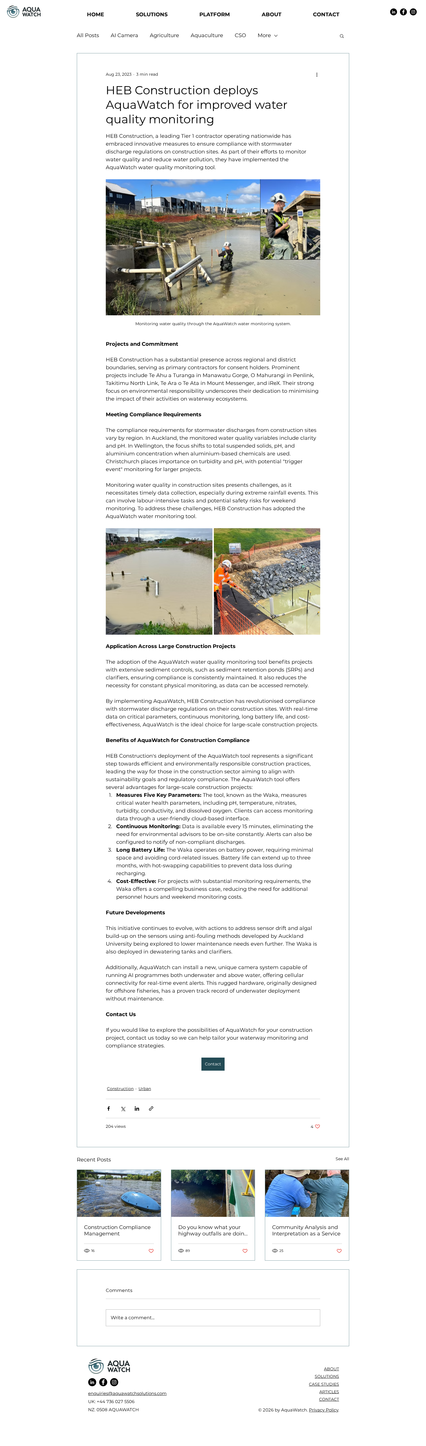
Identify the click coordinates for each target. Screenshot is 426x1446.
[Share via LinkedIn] (137, 1108)
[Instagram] (413, 11)
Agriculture (164, 35)
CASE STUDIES (324, 1384)
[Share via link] (151, 1108)
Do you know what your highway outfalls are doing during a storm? (213, 1230)
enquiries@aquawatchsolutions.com (127, 1393)
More (264, 35)
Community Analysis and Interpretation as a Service (306, 1230)
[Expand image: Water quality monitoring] (159, 581)
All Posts (88, 35)
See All (342, 1158)
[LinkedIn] (393, 11)
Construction (120, 1088)
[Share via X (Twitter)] (122, 1108)
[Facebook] (403, 11)
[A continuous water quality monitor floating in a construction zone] (119, 1193)
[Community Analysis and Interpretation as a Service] (307, 1193)
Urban (145, 1088)
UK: (92, 1401)
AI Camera (124, 35)
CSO (240, 35)
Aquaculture (207, 35)
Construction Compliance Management (117, 1230)
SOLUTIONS (327, 1376)
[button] (342, 35)
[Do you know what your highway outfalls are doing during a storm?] (213, 1193)
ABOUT (331, 1368)
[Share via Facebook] (108, 1108)
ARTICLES (329, 1391)
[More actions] (316, 74)
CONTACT (329, 1399)
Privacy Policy (323, 1410)
